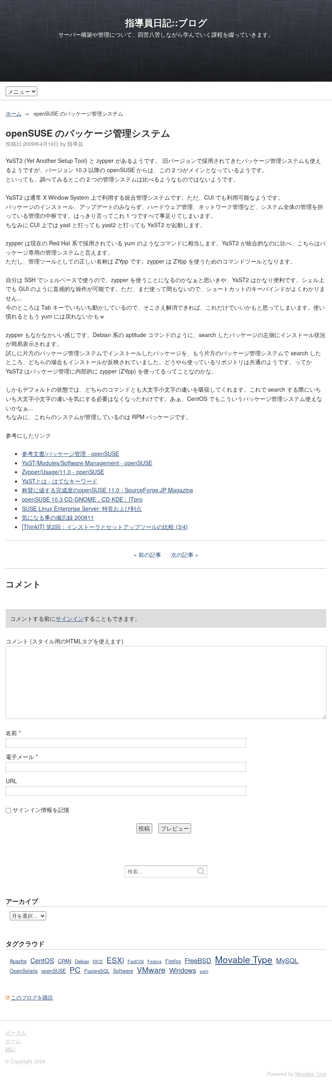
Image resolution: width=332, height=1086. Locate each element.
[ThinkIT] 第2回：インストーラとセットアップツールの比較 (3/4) (105, 527)
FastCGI (136, 961)
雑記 (10, 1049)
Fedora (154, 961)
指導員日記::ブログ (166, 22)
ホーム (13, 113)
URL (11, 781)
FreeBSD (198, 960)
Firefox (173, 961)
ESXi (115, 959)
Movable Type (243, 959)
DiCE (98, 961)
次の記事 (182, 554)
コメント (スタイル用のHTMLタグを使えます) (64, 641)
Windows (182, 970)
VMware (151, 969)
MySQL (287, 960)
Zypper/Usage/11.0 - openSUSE (63, 472)
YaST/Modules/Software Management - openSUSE (87, 463)
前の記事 (149, 554)
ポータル (15, 1032)
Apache (18, 961)
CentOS (42, 960)
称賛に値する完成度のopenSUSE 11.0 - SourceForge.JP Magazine (107, 490)
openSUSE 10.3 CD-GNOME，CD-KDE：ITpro (82, 499)
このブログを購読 (32, 997)
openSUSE (53, 970)
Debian (82, 961)
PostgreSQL (96, 971)
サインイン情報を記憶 (41, 810)
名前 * (13, 733)
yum (204, 971)
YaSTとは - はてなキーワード (60, 481)
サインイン (69, 618)
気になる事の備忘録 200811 (58, 517)
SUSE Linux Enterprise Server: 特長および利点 (82, 508)
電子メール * (22, 757)
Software (123, 970)
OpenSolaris (24, 970)
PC (75, 969)
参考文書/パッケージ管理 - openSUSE (70, 453)
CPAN (64, 961)
